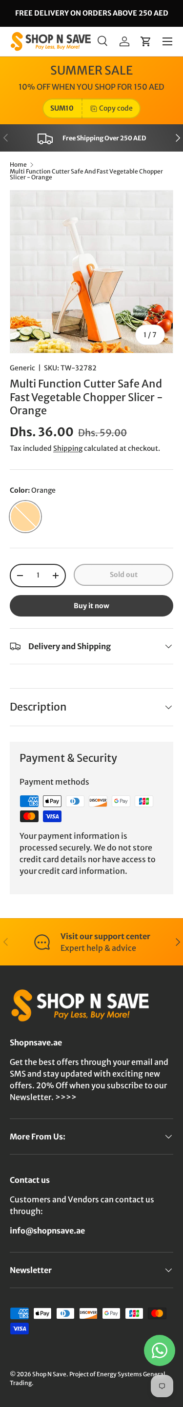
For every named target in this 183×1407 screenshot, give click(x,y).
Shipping (67, 448)
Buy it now (91, 605)
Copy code (116, 108)
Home (18, 165)
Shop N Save (49, 1374)
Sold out (124, 574)
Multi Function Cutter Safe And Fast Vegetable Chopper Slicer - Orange (86, 174)
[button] (146, 41)
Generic (22, 368)
